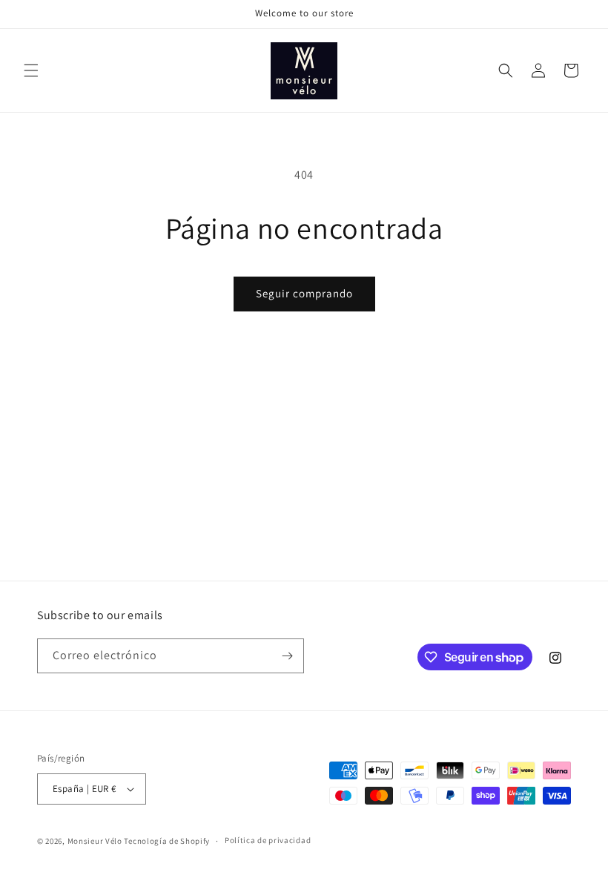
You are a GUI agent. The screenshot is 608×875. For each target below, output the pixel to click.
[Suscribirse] (287, 655)
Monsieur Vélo (94, 841)
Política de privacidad (268, 840)
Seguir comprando (304, 293)
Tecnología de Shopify (167, 841)
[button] (31, 70)
